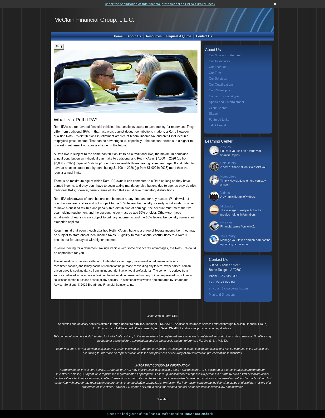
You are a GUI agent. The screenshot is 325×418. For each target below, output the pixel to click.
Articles (225, 147)
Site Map (162, 399)
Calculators (228, 163)
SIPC (170, 324)
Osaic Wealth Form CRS (162, 316)
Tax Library (228, 236)
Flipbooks (227, 206)
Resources (154, 36)
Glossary (226, 222)
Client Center (218, 108)
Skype (213, 113)
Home (118, 36)
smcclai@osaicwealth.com (228, 288)
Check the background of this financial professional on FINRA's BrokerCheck (160, 4)
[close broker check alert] (275, 3)
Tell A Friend (217, 125)
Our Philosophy (219, 90)
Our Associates (219, 61)
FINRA (162, 324)
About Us (134, 36)
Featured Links (219, 119)
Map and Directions (222, 294)
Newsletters (228, 176)
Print (59, 46)
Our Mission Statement (225, 55)
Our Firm (215, 73)
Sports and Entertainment (226, 102)
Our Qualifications (221, 84)
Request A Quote (178, 36)
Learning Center (218, 141)
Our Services (218, 78)
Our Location (218, 67)
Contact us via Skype (224, 96)
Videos (225, 193)
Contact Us (204, 36)
